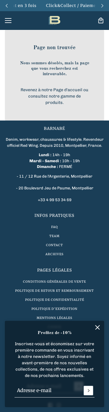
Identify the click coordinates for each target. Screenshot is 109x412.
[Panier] (100, 20)
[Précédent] (6, 5)
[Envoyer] (88, 390)
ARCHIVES (54, 254)
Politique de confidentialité (54, 300)
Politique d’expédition (54, 309)
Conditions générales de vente (54, 282)
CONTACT (54, 245)
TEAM (54, 236)
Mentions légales (54, 318)
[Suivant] (102, 5)
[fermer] (97, 327)
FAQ (54, 227)
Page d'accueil (67, 89)
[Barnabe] (54, 20)
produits (54, 102)
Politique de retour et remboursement (54, 291)
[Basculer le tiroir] (8, 20)
